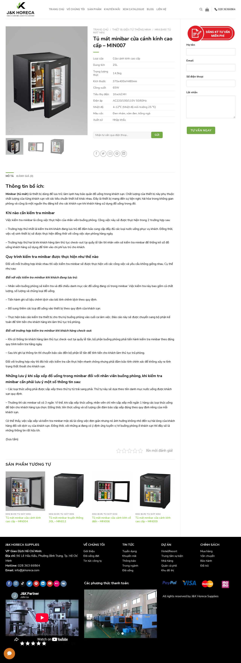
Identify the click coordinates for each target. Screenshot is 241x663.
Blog (150, 9)
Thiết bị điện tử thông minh (131, 29)
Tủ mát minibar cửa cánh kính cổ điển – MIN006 (111, 519)
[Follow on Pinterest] (36, 583)
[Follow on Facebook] (9, 583)
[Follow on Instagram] (16, 583)
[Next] (81, 81)
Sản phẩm (94, 9)
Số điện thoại (194, 76)
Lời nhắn (192, 92)
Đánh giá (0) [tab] (24, 176)
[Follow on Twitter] (29, 583)
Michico (167, 605)
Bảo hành (206, 561)
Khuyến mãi (112, 9)
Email (190, 60)
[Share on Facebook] (96, 154)
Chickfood (179, 605)
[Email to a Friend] (110, 154)
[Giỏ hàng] (207, 9)
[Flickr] (56, 583)
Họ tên (190, 45)
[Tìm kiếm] (201, 9)
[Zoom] (10, 130)
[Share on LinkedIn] (124, 154)
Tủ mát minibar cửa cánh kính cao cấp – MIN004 (23, 519)
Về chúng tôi (76, 9)
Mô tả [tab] (10, 176)
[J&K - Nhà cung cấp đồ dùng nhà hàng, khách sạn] (24, 9)
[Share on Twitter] (103, 154)
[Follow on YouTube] (50, 583)
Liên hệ (161, 9)
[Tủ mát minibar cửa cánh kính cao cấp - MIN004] (25, 491)
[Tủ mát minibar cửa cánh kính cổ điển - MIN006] (112, 491)
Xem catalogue (133, 9)
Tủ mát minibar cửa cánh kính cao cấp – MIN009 (153, 519)
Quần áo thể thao (216, 605)
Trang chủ (56, 9)
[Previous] (12, 81)
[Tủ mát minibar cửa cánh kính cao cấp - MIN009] (155, 491)
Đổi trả (204, 566)
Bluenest (168, 610)
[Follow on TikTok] (23, 583)
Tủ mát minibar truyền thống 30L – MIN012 (66, 519)
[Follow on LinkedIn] (43, 583)
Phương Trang (195, 605)
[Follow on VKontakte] (63, 583)
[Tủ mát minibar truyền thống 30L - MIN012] (68, 491)
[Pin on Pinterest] (117, 154)
